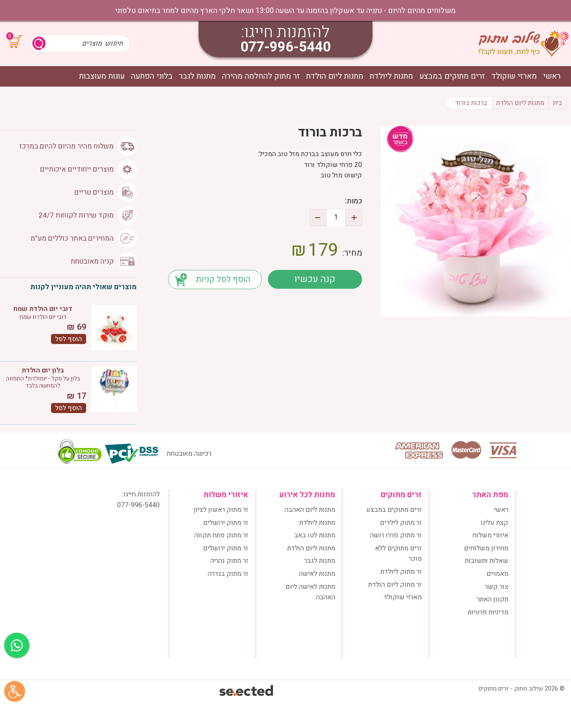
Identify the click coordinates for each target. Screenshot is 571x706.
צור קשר (496, 587)
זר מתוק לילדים (401, 523)
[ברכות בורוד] (476, 221)
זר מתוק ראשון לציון (221, 510)
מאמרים (497, 574)
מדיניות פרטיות (488, 612)
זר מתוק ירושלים (225, 523)
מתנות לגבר (197, 76)
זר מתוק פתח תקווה (221, 535)
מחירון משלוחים (486, 548)
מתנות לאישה (317, 574)
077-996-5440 (285, 47)
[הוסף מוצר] (353, 217)
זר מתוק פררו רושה (396, 535)
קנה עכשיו (314, 279)
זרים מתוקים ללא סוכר (398, 553)
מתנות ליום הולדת (334, 76)
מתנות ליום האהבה (310, 510)
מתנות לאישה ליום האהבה (310, 592)
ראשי (552, 76)
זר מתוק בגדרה (228, 574)
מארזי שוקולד (514, 76)
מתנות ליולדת (391, 76)
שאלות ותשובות (486, 561)
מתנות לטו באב (314, 535)
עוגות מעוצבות (102, 76)
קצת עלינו (494, 523)
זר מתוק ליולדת (401, 572)
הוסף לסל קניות (223, 279)
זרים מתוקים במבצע (452, 76)
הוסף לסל (68, 339)
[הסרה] (318, 217)
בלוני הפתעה (152, 76)
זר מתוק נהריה (229, 561)
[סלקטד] (246, 691)
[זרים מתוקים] (524, 43)
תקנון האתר (492, 599)
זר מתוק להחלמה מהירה (261, 76)
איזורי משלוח (490, 535)
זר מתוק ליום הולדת (395, 585)
